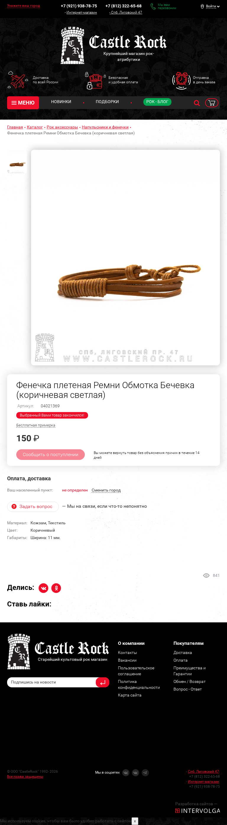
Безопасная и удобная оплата (123, 80)
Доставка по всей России (45, 80)
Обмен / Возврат (190, 681)
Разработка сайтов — (196, 803)
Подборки (107, 101)
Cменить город (106, 490)
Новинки (61, 101)
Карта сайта (130, 695)
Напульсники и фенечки (105, 127)
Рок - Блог (157, 101)
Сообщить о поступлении (50, 454)
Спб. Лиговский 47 (126, 12)
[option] (125, 257)
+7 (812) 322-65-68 (124, 6)
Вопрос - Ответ (188, 689)
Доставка (183, 652)
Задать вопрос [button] (36, 506)
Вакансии (127, 660)
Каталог (35, 127)
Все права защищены (25, 776)
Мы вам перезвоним (167, 6)
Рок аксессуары (62, 127)
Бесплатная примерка (35, 425)
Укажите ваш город (23, 6)
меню (26, 103)
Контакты (127, 652)
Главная (15, 127)
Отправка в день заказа (204, 80)
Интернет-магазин (82, 12)
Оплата (181, 660)
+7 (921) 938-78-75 (79, 6)
